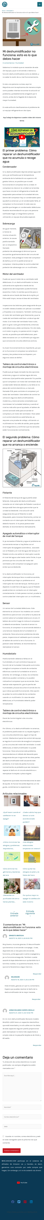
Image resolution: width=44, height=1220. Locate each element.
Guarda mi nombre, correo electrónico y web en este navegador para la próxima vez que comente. (21, 1139)
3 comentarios (8, 63)
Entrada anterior (14, 913)
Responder (37, 974)
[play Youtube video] (22, 137)
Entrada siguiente (30, 913)
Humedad (20, 63)
